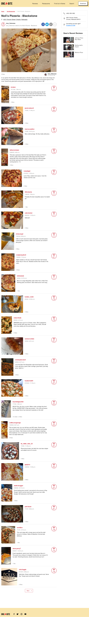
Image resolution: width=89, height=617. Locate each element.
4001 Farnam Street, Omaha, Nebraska (15, 19)
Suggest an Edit (70, 25)
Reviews (35, 3)
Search (72, 3)
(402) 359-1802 (70, 13)
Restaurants (46, 3)
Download (83, 3)
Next (28, 591)
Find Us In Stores (59, 3)
